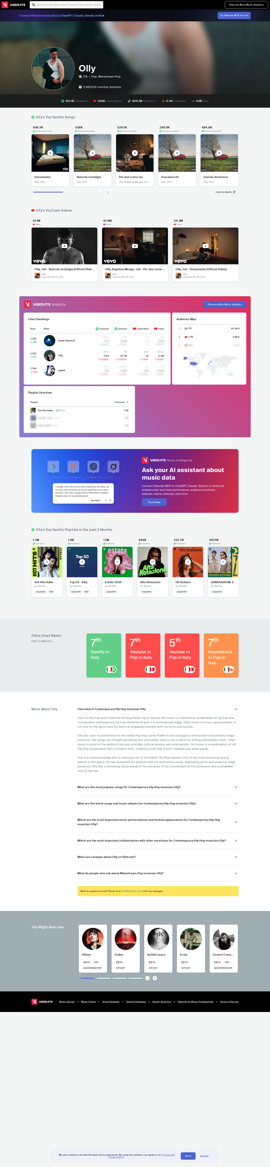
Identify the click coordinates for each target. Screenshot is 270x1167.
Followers (104, 328)
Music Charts (88, 1001)
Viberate (13, 4)
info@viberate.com (132, 891)
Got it (188, 1156)
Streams (122, 328)
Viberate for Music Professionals (196, 1001)
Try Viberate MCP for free (234, 15)
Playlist (34, 402)
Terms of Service (229, 1001)
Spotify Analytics (161, 1001)
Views (161, 328)
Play (50, 153)
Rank (32, 328)
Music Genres (67, 1001)
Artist (46, 328)
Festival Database (136, 1001)
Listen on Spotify (224, 192)
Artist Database (111, 1001)
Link (57, 410)
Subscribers (143, 328)
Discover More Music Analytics (246, 4)
